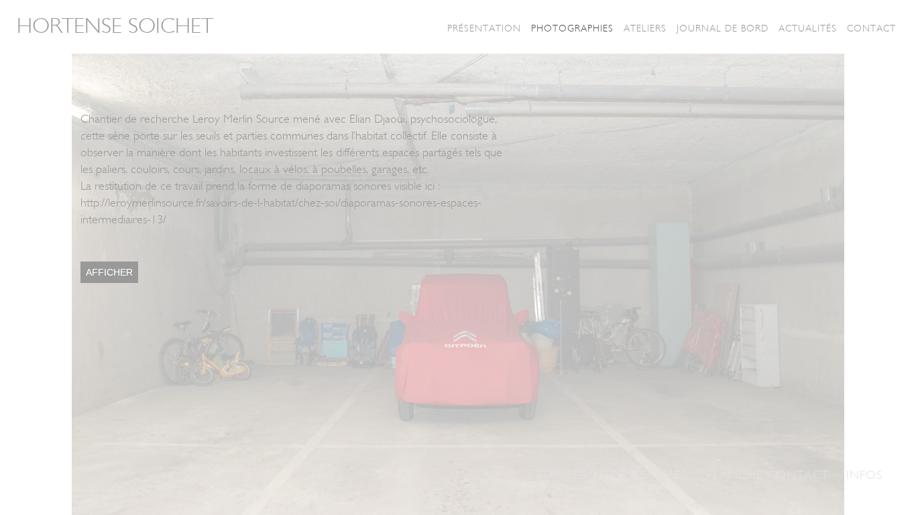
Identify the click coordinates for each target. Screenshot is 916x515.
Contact (871, 28)
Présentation (484, 28)
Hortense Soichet (115, 26)
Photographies (572, 28)
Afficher (109, 272)
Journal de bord (722, 28)
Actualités (808, 28)
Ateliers (645, 28)
